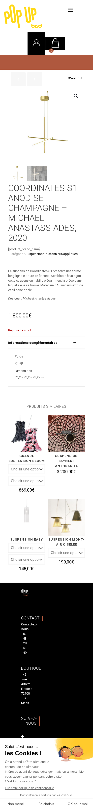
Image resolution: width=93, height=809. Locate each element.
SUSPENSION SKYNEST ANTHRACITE (66, 461)
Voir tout (76, 78)
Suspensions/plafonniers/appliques (52, 254)
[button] (76, 96)
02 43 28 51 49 (25, 643)
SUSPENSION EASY (26, 539)
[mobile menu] (70, 10)
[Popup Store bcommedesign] (38, 16)
